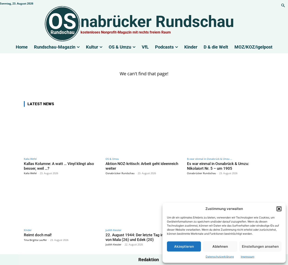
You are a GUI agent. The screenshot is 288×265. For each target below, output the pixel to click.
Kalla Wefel (30, 159)
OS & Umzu (112, 159)
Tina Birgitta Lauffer (35, 240)
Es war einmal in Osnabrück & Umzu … (209, 159)
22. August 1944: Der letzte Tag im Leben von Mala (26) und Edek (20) (141, 237)
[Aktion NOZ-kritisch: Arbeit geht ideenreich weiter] (144, 133)
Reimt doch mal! (38, 235)
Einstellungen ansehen (260, 246)
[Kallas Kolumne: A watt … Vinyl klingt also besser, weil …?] (62, 133)
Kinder (28, 230)
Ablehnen (220, 246)
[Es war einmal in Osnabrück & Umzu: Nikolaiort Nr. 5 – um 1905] (225, 133)
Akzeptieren (184, 246)
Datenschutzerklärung (220, 256)
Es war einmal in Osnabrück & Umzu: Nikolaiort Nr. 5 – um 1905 (218, 165)
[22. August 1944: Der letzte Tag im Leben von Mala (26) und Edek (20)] (144, 204)
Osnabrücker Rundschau (120, 173)
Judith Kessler (114, 230)
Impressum (247, 256)
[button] (279, 209)
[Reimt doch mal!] (62, 204)
